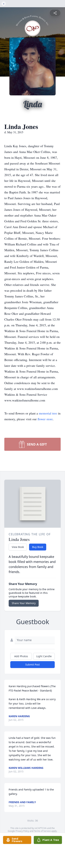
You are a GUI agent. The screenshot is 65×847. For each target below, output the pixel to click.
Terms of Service (42, 831)
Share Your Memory (24, 603)
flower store (45, 419)
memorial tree (48, 413)
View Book (18, 547)
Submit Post (32, 664)
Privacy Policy (22, 831)
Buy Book (37, 547)
